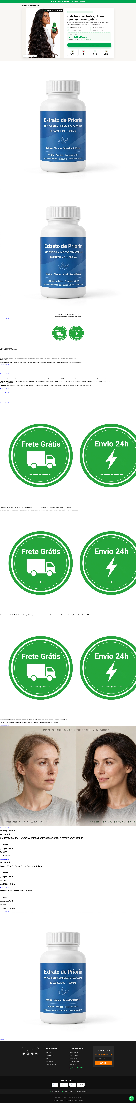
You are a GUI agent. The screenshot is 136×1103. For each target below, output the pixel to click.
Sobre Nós (49, 1052)
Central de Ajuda (74, 1052)
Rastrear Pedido (74, 1055)
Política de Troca (74, 1058)
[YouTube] (36, 1053)
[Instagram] (28, 1053)
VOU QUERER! (4, 318)
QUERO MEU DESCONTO (103, 1063)
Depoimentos (49, 1061)
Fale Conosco (73, 1064)
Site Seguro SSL (79, 1100)
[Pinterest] (32, 1053)
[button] (131, 1098)
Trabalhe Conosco (51, 1064)
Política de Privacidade (58, 1100)
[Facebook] (24, 1053)
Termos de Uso (70, 1100)
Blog (47, 1058)
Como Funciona (50, 1055)
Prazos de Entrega (74, 1061)
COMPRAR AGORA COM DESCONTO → (89, 45)
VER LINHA (3, 1039)
